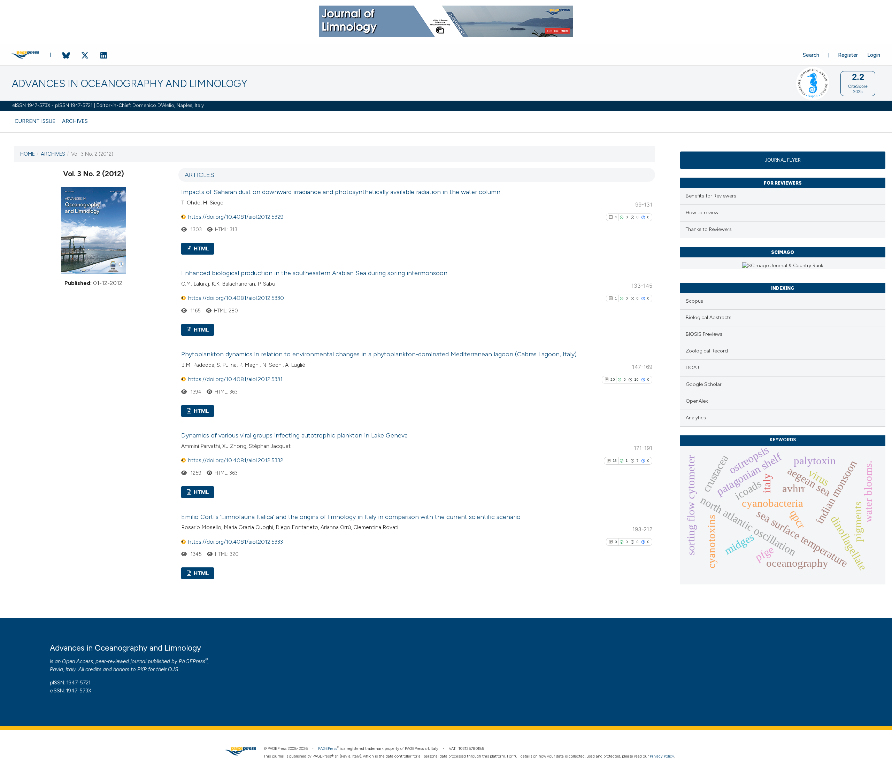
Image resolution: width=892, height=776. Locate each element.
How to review (702, 213)
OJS (173, 669)
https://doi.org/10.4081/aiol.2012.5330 (236, 298)
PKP (142, 669)
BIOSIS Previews (704, 334)
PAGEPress (192, 661)
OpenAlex (697, 401)
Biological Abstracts (708, 317)
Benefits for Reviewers (711, 196)
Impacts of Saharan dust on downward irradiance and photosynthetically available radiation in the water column (340, 192)
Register (848, 55)
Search (811, 55)
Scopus (694, 301)
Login (873, 55)
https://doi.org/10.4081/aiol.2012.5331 (235, 379)
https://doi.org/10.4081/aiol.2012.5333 (235, 541)
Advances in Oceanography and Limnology (129, 84)
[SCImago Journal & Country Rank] (783, 265)
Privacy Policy (662, 756)
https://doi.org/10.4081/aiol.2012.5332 (235, 460)
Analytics (696, 418)
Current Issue (35, 121)
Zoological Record (707, 351)
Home (27, 154)
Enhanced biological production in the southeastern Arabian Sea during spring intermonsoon (314, 273)
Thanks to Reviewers (709, 229)
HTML (201, 249)
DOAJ (692, 368)
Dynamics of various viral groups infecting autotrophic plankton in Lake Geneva (294, 435)
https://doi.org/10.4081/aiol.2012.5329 (236, 217)
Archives (75, 121)
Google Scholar (704, 384)
